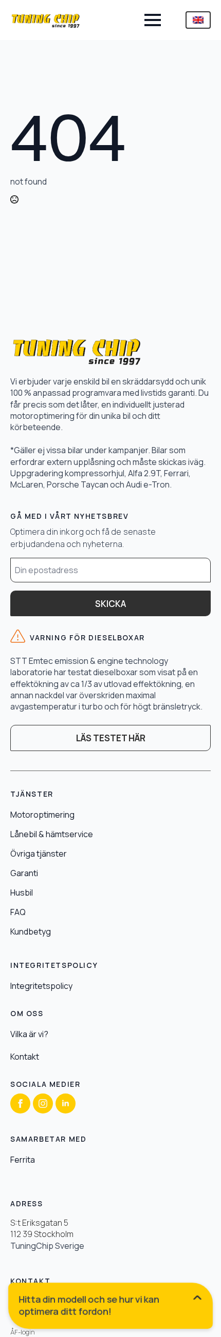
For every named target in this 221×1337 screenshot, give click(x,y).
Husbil (21, 892)
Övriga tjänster (38, 853)
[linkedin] (66, 1103)
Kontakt (24, 1056)
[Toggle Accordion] (113, 1308)
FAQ (18, 912)
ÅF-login (22, 1332)
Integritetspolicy (41, 985)
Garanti (24, 873)
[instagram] (43, 1103)
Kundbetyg (30, 931)
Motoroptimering (42, 814)
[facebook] (20, 1103)
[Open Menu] (152, 20)
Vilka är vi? (29, 1034)
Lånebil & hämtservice (51, 834)
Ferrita (22, 1159)
